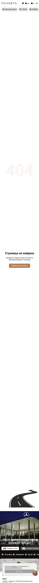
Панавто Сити (12, 548)
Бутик (30, 554)
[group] (9, 9)
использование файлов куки (13, 568)
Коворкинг (20, 554)
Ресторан (8, 554)
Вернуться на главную (19, 266)
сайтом (14, 566)
